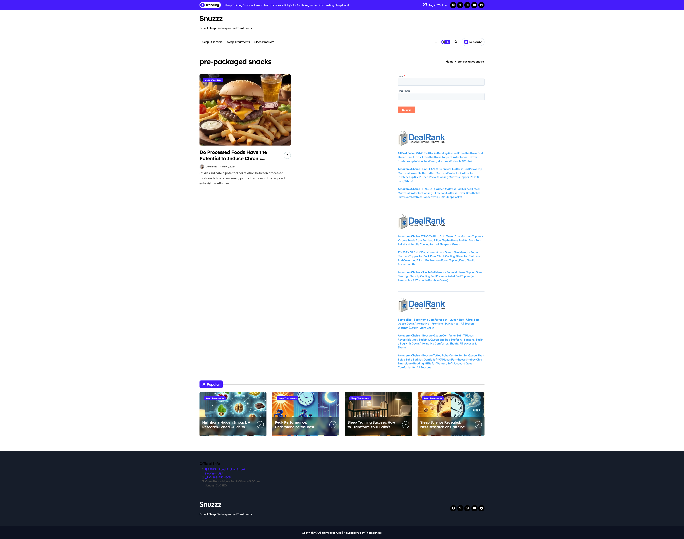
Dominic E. (211, 166)
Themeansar (373, 532)
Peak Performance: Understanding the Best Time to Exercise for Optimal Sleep (299, 429)
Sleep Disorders (212, 42)
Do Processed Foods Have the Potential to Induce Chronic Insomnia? (233, 158)
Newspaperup (352, 532)
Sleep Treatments (238, 42)
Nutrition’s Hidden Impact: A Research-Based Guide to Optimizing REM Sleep (226, 427)
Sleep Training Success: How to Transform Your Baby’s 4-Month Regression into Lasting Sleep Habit (371, 429)
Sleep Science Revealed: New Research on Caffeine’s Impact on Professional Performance (443, 429)
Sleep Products (264, 42)
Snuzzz (211, 18)
